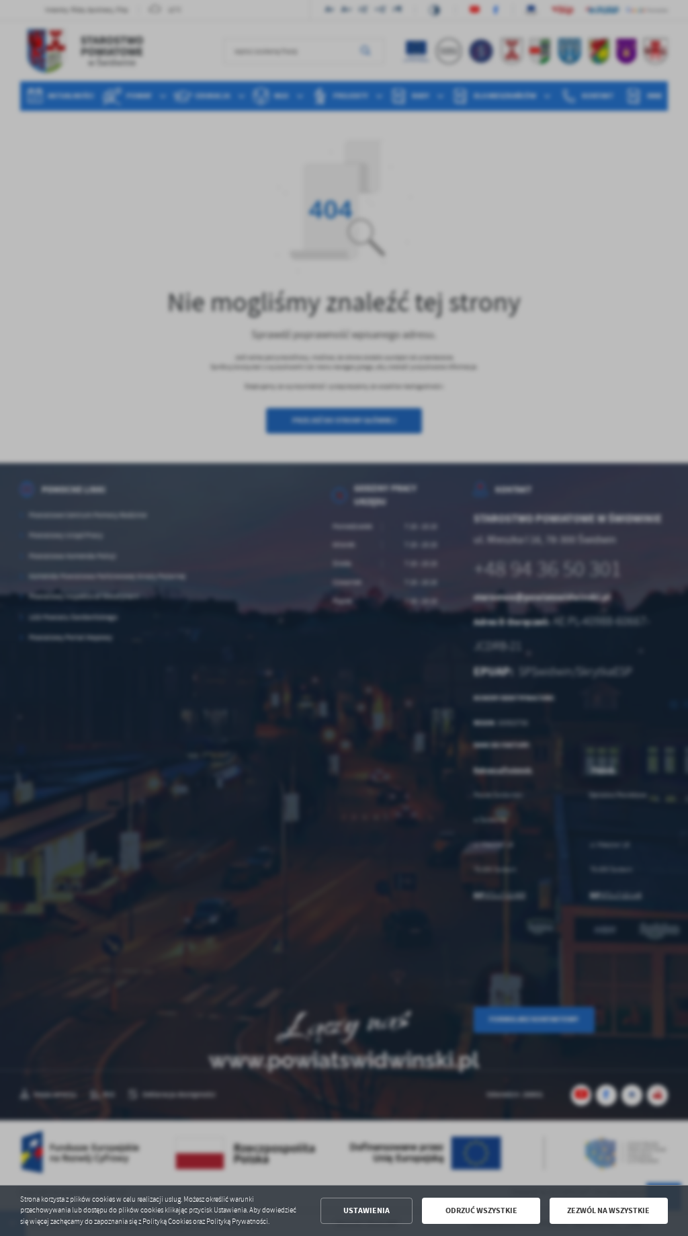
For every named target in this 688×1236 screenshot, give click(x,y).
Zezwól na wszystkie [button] (608, 1210)
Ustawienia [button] (366, 1210)
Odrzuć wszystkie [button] (481, 1210)
